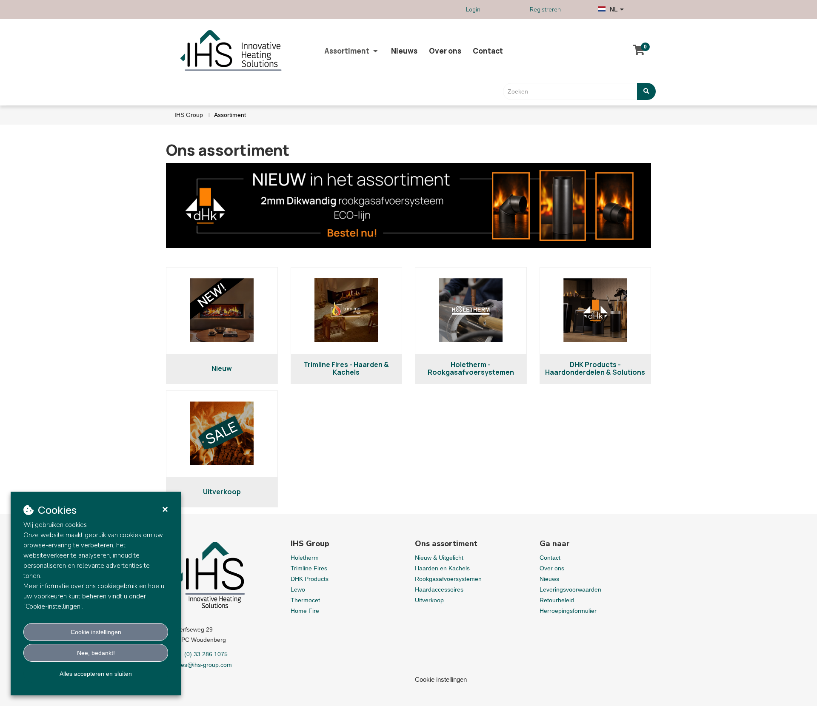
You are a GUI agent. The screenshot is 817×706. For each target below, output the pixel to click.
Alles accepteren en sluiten (96, 673)
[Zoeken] (646, 91)
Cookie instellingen (96, 632)
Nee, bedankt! (96, 652)
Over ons (445, 51)
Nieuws (404, 51)
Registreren (545, 10)
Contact (488, 51)
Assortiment (346, 51)
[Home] (234, 51)
